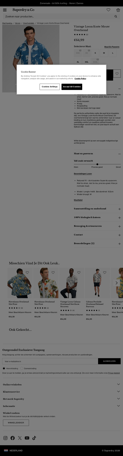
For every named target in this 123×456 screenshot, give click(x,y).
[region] (61, 80)
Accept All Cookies (72, 87)
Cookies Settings (49, 87)
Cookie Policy (80, 79)
